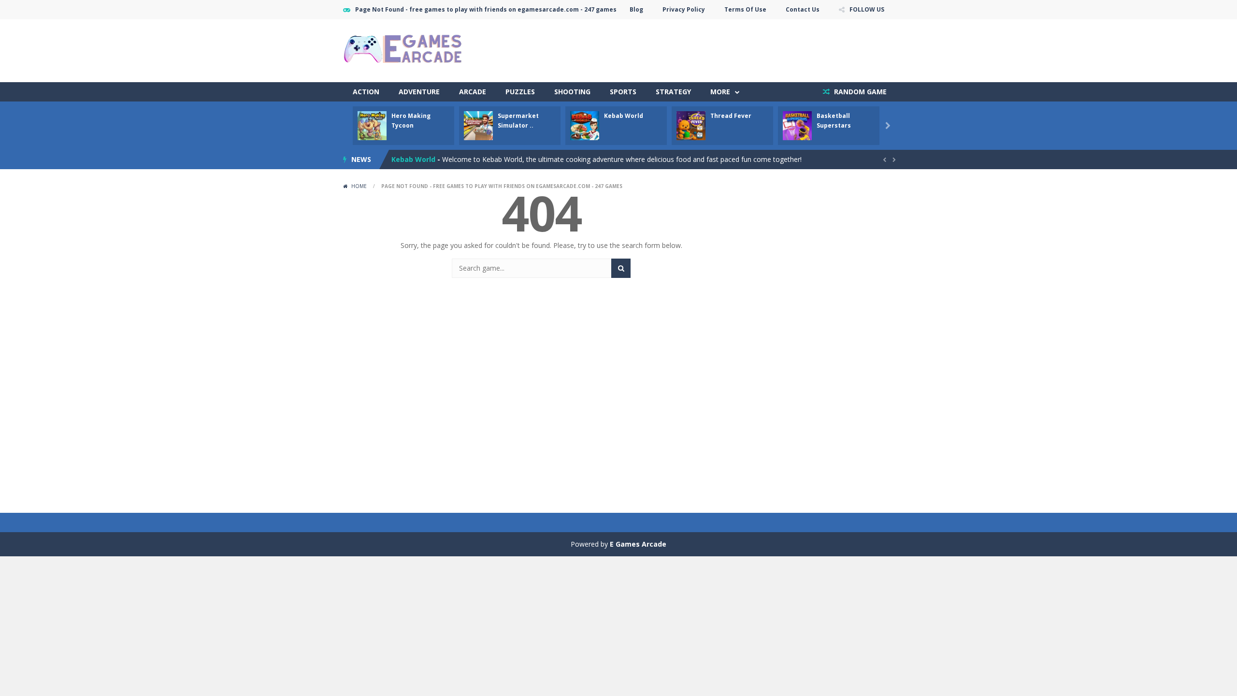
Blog (636, 9)
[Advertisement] (718, 48)
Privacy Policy (683, 9)
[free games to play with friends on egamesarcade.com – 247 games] (403, 50)
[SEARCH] (621, 268)
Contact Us (803, 9)
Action (366, 91)
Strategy (673, 91)
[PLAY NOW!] (372, 125)
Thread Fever (730, 116)
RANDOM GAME (859, 91)
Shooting (572, 91)
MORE (720, 91)
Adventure (419, 91)
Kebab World (623, 116)
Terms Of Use (745, 9)
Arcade (472, 91)
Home (359, 186)
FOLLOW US (866, 9)
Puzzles (520, 91)
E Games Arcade (638, 544)
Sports (623, 91)
